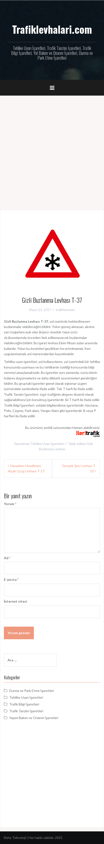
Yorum (10, 504)
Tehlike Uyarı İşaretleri (47, 444)
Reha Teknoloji (15, 838)
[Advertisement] (52, 150)
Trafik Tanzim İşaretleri (26, 711)
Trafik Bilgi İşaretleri (24, 704)
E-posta (11, 579)
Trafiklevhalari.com (52, 29)
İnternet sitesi (15, 601)
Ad (7, 558)
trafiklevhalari (65, 310)
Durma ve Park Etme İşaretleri (31, 690)
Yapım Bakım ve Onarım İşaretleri (33, 718)
